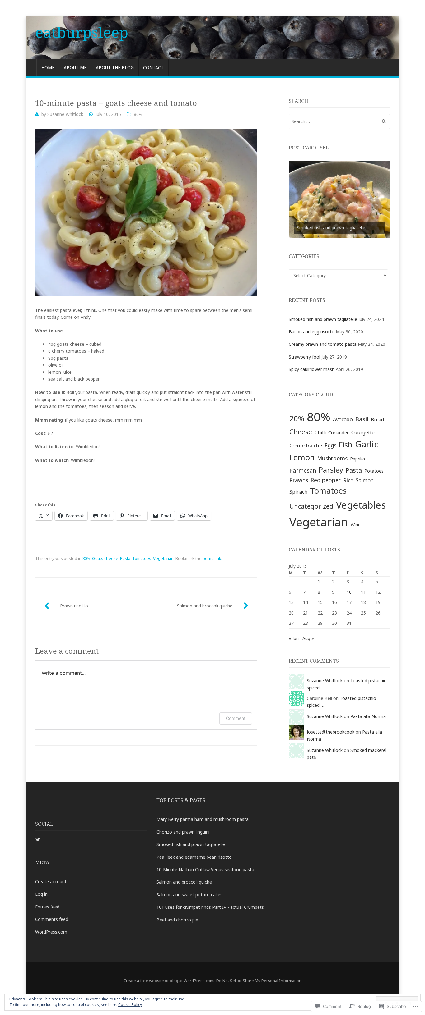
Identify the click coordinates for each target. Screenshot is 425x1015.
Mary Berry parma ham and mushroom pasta (202, 819)
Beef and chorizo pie (177, 920)
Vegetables (361, 504)
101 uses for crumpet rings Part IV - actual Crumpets (210, 907)
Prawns (298, 480)
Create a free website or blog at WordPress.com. (169, 980)
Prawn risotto (74, 606)
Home (47, 68)
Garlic (366, 444)
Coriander (338, 433)
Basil (361, 419)
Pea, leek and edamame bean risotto (194, 857)
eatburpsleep (81, 32)
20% (296, 418)
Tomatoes (141, 558)
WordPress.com (51, 932)
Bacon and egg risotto (311, 332)
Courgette (363, 432)
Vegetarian (163, 558)
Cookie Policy (130, 1004)
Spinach (298, 491)
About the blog (115, 68)
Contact (153, 68)
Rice (348, 480)
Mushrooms (332, 458)
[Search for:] (339, 121)
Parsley (331, 469)
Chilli (320, 432)
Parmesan (302, 470)
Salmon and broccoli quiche (204, 606)
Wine (356, 525)
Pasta (125, 558)
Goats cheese (105, 558)
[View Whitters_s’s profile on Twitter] (37, 839)
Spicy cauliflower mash (311, 369)
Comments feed (51, 919)
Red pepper (326, 480)
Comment (235, 718)
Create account (51, 882)
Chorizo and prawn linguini (182, 832)
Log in (41, 894)
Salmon (365, 480)
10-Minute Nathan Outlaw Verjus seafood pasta (205, 869)
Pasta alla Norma (368, 716)
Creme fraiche (305, 445)
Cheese (300, 431)
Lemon (302, 457)
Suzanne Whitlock (65, 114)
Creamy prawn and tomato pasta (323, 344)
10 (349, 592)
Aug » (308, 638)
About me (75, 68)
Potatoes (374, 471)
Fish (346, 444)
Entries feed (47, 907)
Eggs (330, 445)
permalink (212, 558)
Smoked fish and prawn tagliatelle (331, 228)
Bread (377, 419)
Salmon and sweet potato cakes (189, 895)
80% (138, 114)
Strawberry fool (304, 357)
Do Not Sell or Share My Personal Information (258, 980)
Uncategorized (311, 506)
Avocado (343, 419)
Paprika (357, 459)
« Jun (294, 638)
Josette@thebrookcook (330, 732)
